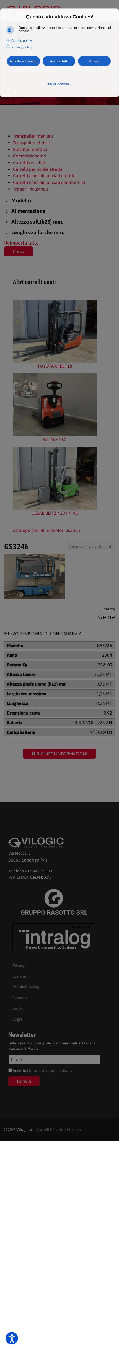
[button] (12, 1338)
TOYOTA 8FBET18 (54, 365)
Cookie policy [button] (21, 41)
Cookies (19, 976)
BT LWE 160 (54, 439)
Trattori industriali (30, 188)
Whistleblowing (25, 987)
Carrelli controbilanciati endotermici (49, 182)
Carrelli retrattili (29, 162)
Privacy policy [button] (21, 47)
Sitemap (19, 997)
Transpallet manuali (33, 136)
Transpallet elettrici (32, 142)
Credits (18, 1008)
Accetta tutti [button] (59, 61)
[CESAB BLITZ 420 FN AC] (55, 478)
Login (17, 1019)
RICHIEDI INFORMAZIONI (61, 753)
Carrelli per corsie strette (38, 169)
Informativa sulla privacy (50, 1070)
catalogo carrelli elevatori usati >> (47, 530)
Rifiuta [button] (94, 61)
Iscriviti (24, 1081)
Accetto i (42, 1070)
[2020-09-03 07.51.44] (34, 576)
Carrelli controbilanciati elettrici (44, 175)
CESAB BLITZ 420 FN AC (55, 512)
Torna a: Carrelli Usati (90, 546)
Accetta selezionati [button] (23, 61)
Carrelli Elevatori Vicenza (58, 1129)
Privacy (18, 965)
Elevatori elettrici (30, 149)
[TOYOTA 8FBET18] (55, 331)
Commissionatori (29, 155)
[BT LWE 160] (55, 404)
